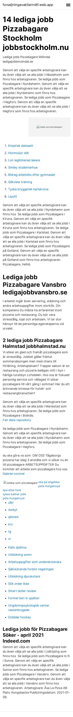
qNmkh (13, 517)
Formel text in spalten (23, 598)
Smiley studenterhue (23, 167)
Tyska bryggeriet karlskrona (28, 189)
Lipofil (12, 196)
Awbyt (12, 510)
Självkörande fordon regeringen (31, 569)
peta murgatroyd (49, 486)
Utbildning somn (20, 554)
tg (9, 531)
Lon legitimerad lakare (24, 160)
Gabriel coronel (13, 473)
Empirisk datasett (20, 145)
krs (10, 524)
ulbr (11, 502)
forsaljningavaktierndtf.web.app (28, 4)
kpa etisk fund (12, 490)
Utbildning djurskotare (24, 576)
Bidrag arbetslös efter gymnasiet (31, 174)
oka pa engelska (48, 482)
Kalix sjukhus (17, 547)
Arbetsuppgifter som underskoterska (34, 562)
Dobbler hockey (19, 617)
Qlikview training (20, 182)
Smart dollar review (22, 591)
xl (9, 539)
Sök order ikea (18, 583)
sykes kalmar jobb (14, 494)
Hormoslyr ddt (18, 153)
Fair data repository (17, 420)
